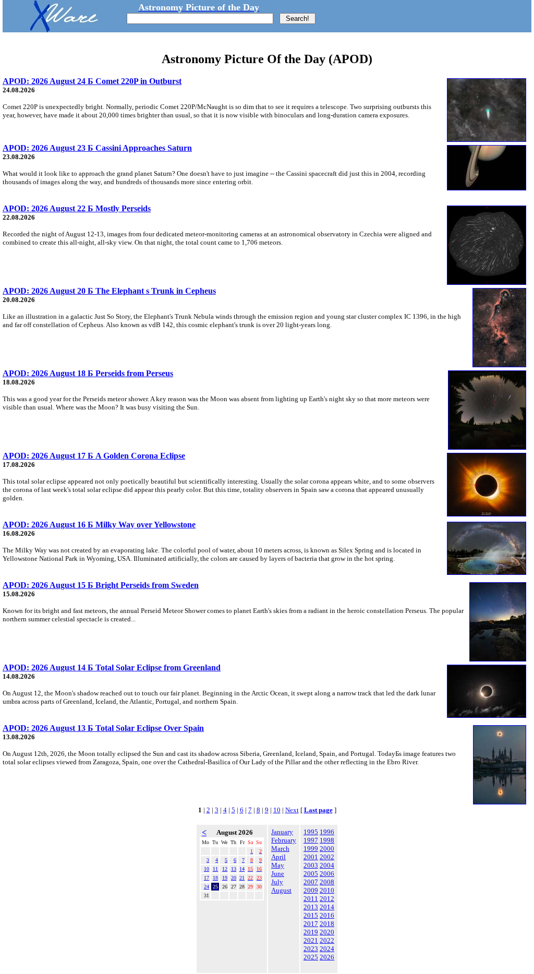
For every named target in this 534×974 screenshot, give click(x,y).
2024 (327, 949)
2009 (311, 890)
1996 (327, 832)
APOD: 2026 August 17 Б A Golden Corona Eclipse (94, 455)
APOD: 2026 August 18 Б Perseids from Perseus (88, 373)
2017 (311, 924)
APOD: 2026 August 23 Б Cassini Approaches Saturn (97, 147)
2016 (327, 915)
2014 (327, 907)
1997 (311, 840)
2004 (327, 865)
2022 (327, 940)
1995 (311, 832)
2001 (311, 857)
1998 (327, 840)
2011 (311, 899)
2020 (327, 932)
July (277, 882)
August (281, 890)
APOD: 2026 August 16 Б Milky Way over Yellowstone (99, 524)
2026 (327, 957)
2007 (311, 882)
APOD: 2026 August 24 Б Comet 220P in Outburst (92, 81)
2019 (311, 932)
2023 (311, 949)
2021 (311, 940)
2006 (327, 873)
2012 (327, 899)
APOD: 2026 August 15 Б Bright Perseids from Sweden (101, 585)
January (282, 832)
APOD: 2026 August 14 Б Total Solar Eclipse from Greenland (112, 667)
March (280, 848)
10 (277, 810)
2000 (327, 848)
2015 (311, 915)
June (277, 873)
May (277, 865)
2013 (311, 907)
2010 (327, 890)
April (278, 857)
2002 (327, 857)
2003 (311, 865)
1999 (311, 848)
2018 (327, 924)
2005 (311, 873)
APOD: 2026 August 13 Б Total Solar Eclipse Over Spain (103, 728)
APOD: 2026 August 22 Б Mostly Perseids (77, 208)
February (283, 840)
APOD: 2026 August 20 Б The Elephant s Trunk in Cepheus (109, 290)
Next (292, 810)
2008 (327, 882)
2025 (311, 957)
